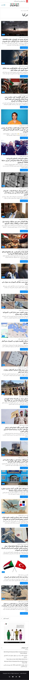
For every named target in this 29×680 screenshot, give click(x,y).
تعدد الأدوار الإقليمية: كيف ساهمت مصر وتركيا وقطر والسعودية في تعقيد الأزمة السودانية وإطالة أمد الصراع (16, 99)
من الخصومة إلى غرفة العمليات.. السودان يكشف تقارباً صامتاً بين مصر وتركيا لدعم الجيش (15, 192)
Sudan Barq (22, 673)
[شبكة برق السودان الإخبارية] (14, 5)
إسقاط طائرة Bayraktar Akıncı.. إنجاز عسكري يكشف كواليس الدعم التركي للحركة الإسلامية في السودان (14, 548)
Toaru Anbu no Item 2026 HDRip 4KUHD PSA (16, 659)
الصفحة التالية (6, 618)
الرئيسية (25, 10)
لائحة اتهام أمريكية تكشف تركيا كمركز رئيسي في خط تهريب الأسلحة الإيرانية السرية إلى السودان (14, 130)
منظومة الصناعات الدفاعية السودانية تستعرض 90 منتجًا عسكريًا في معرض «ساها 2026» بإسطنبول (15, 160)
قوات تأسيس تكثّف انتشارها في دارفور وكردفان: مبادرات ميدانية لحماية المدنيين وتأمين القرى (16, 429)
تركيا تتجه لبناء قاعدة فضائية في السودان (16, 577)
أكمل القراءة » (24, 47)
